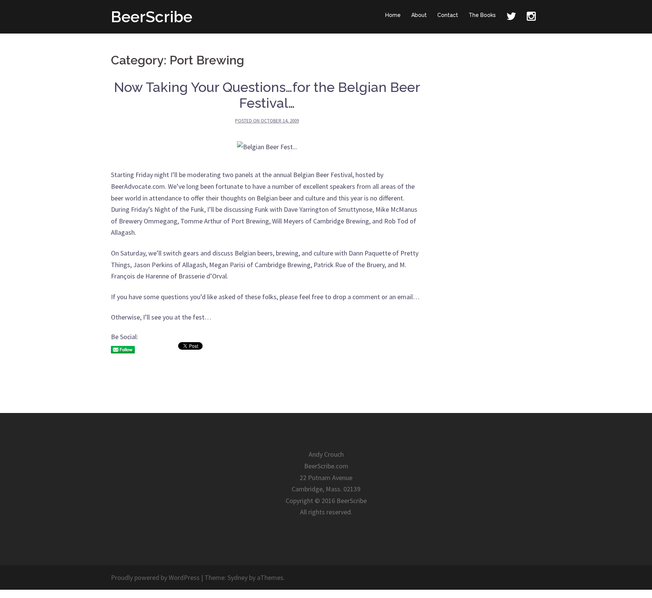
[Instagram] (531, 17)
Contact (447, 15)
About (419, 15)
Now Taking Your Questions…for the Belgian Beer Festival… (267, 95)
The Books (482, 15)
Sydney (238, 577)
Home (393, 15)
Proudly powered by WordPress (155, 577)
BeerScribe (151, 17)
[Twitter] (511, 17)
